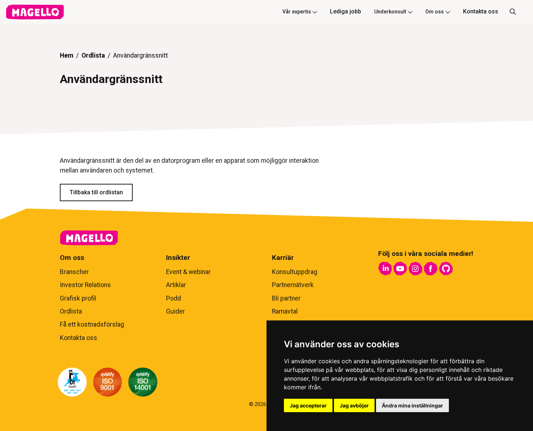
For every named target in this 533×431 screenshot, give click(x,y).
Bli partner (286, 298)
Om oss (434, 11)
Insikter (178, 257)
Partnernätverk (293, 285)
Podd (173, 298)
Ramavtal (285, 311)
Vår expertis (296, 11)
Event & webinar (188, 271)
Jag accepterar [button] (308, 405)
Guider (175, 311)
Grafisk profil (78, 298)
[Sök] (512, 12)
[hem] (35, 12)
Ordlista (93, 55)
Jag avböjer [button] (354, 405)
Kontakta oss (480, 11)
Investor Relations (85, 285)
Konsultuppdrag (294, 271)
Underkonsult (390, 11)
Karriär (283, 257)
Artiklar (176, 285)
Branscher (74, 271)
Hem (66, 55)
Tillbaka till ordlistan (96, 192)
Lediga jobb (345, 11)
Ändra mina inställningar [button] (412, 405)
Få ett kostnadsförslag (92, 324)
